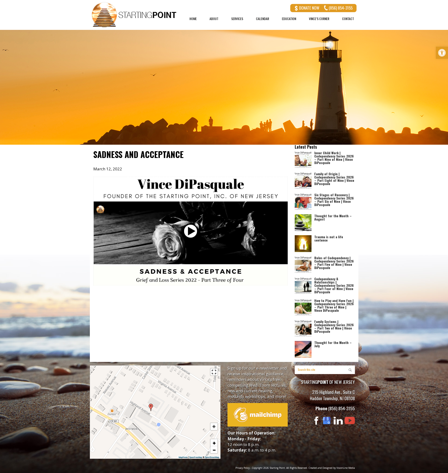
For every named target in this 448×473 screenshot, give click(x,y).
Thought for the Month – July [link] (333, 344)
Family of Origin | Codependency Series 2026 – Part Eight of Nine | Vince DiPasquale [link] (334, 178)
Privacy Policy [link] (242, 467)
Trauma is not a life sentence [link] (328, 238)
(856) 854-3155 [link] (341, 8)
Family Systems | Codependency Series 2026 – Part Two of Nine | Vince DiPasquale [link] (334, 326)
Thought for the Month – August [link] (333, 217)
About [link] (214, 18)
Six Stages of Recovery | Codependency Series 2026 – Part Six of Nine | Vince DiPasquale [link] (334, 199)
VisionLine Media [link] (345, 467)
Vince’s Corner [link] (319, 18)
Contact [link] (348, 18)
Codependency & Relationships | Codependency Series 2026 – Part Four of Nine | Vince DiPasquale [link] (334, 285)
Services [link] (237, 18)
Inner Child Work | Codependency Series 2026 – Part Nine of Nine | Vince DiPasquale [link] (334, 157)
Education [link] (289, 18)
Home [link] (193, 18)
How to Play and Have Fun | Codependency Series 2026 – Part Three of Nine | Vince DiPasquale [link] (334, 305)
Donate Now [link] (309, 8)
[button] (151, 407)
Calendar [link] (262, 18)
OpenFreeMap (195, 457)
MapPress (182, 457)
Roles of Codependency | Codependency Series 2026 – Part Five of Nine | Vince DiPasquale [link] (334, 262)
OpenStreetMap (212, 457)
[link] (442, 53)
